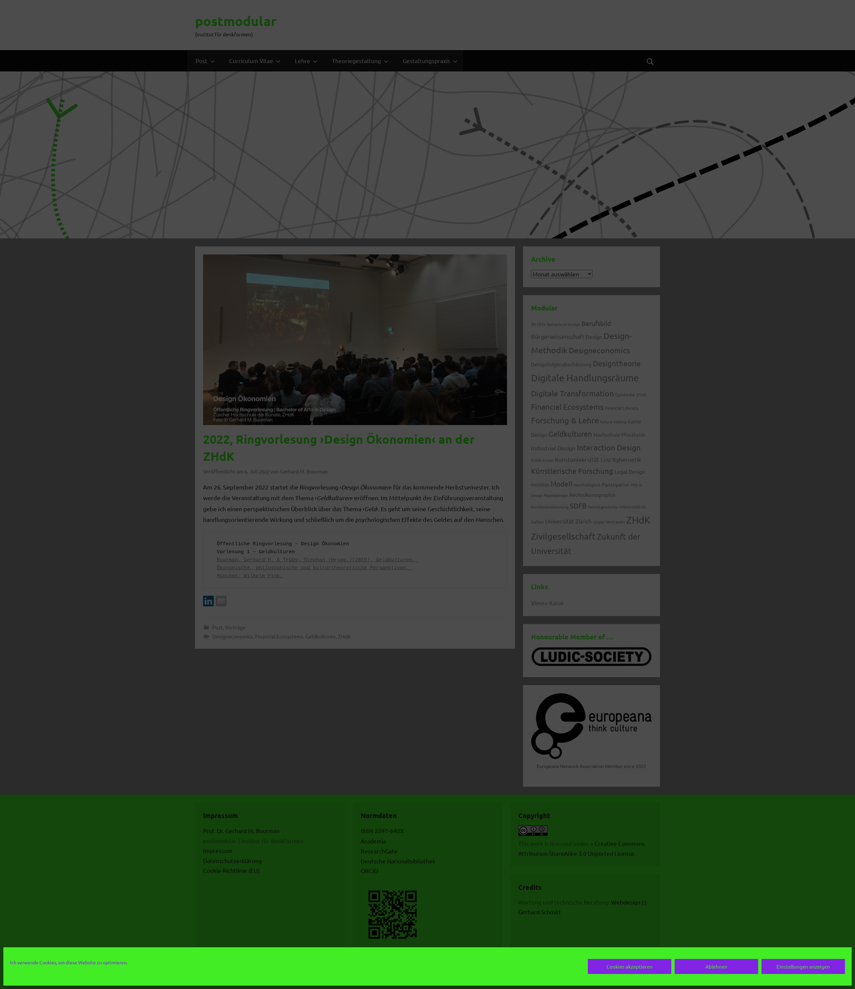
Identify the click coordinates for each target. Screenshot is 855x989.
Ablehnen (716, 966)
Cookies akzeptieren (630, 966)
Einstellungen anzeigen (803, 966)
